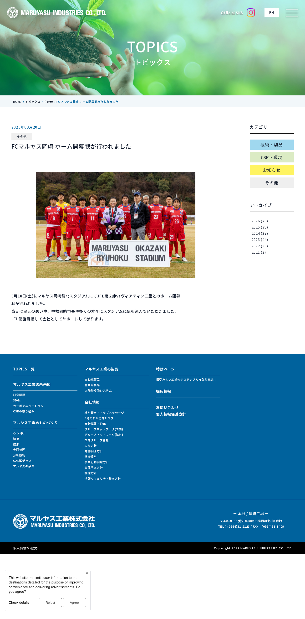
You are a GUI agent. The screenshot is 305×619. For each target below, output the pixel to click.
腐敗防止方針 (94, 467)
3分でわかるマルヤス (99, 418)
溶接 (16, 439)
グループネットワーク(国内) (104, 429)
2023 (256, 239)
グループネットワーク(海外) (104, 434)
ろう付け (19, 433)
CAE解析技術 (22, 460)
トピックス (33, 101)
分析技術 (19, 455)
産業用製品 (92, 385)
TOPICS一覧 (24, 368)
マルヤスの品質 (23, 466)
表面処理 (19, 449)
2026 (256, 220)
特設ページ (165, 368)
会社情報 (92, 402)
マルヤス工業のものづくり (35, 422)
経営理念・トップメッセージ (104, 413)
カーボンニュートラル (28, 406)
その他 (48, 101)
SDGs (17, 400)
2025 (256, 226)
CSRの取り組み (23, 411)
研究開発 (19, 395)
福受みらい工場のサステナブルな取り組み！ (186, 379)
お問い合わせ (167, 407)
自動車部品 (92, 379)
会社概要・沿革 (95, 423)
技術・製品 (271, 144)
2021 (256, 252)
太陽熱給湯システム (98, 390)
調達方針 (91, 473)
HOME (17, 101)
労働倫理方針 (94, 451)
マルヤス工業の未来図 (32, 384)
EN (271, 12)
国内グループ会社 (97, 440)
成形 (16, 444)
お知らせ (272, 170)
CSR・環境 (272, 157)
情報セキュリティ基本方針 (103, 478)
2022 (256, 245)
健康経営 (91, 456)
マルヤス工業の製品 (101, 368)
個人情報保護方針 (171, 413)
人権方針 (91, 445)
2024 (256, 233)
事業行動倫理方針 (97, 462)
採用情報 (163, 391)
